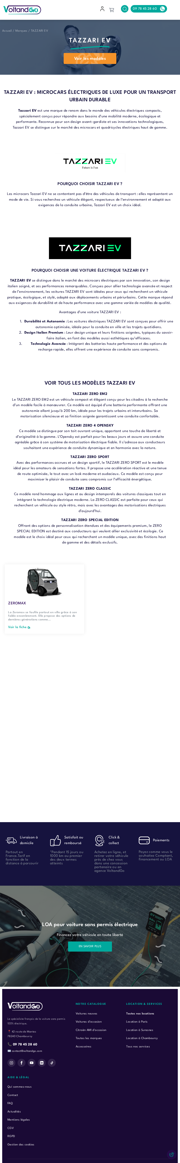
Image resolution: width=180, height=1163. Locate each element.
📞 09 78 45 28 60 (22, 1044)
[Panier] (111, 10)
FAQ (10, 1103)
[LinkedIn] (42, 1063)
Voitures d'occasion (89, 1021)
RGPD (11, 1136)
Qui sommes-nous (19, 1086)
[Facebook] (21, 1063)
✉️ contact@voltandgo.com (24, 1051)
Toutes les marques (89, 1038)
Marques (21, 30)
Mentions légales (18, 1119)
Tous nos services (138, 1046)
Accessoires (83, 1046)
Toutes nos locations (140, 1013)
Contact (12, 1095)
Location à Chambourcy (142, 1038)
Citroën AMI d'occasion (91, 1030)
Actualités (14, 1111)
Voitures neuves (86, 1013)
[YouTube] (32, 1063)
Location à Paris (137, 1021)
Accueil (7, 30)
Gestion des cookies (20, 1144)
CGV (10, 1128)
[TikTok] (52, 1063)
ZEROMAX (17, 603)
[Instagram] (11, 1063)
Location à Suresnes (139, 1030)
